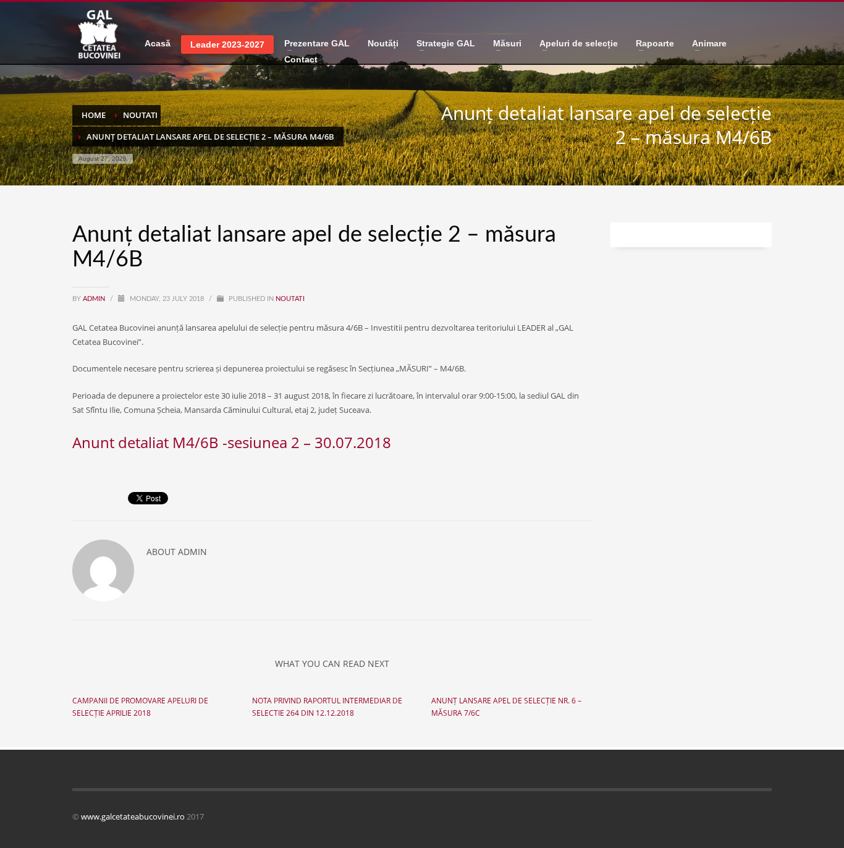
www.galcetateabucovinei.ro (133, 816)
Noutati (290, 298)
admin (95, 298)
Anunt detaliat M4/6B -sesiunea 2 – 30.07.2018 (231, 442)
